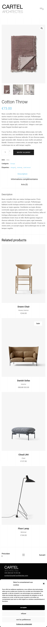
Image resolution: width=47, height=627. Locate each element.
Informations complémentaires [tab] (24, 179)
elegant (13, 168)
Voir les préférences (23, 620)
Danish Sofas (23, 380)
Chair (23, 458)
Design (12, 164)
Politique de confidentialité (24, 624)
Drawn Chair (24, 306)
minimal (19, 168)
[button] (44, 583)
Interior (26, 310)
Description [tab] (22, 174)
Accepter (23, 607)
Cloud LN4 (23, 454)
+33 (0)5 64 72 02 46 (12, 573)
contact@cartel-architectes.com (16, 576)
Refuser (23, 614)
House (20, 310)
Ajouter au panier (23, 152)
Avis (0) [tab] (24, 184)
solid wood (26, 168)
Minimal (23, 532)
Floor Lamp (23, 528)
